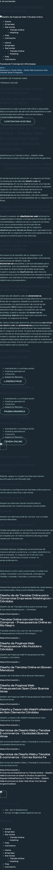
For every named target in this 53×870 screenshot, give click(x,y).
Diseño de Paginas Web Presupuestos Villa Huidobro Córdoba (21, 646)
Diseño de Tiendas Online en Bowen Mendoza (25, 669)
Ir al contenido (7, 1)
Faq (7, 35)
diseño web (31, 181)
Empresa (9, 24)
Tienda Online (17, 30)
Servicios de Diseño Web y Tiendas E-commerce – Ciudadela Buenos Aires (25, 733)
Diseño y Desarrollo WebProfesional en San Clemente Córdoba (26, 711)
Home (8, 21)
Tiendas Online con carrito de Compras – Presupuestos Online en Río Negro (25, 622)
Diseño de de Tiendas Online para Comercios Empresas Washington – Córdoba (26, 598)
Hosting (14, 32)
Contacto (10, 38)
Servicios (10, 27)
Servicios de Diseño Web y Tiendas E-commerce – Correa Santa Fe (25, 756)
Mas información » (10, 614)
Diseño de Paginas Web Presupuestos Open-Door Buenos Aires (24, 688)
